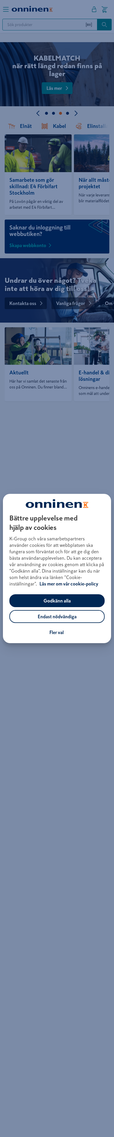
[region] (57, 568)
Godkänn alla (57, 600)
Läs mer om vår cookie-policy (68, 583)
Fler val (56, 632)
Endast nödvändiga (57, 616)
